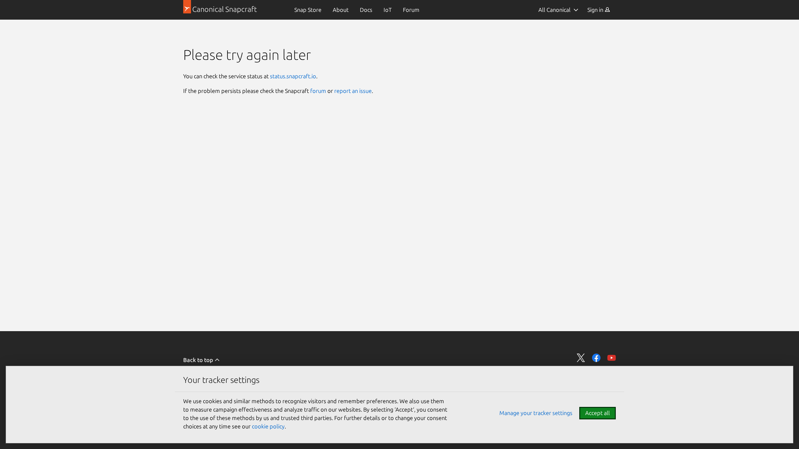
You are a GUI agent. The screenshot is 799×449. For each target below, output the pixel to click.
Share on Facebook (596, 358)
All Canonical (554, 10)
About (341, 10)
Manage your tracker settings (535, 413)
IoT (388, 10)
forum (318, 91)
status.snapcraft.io (293, 76)
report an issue (353, 91)
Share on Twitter (581, 358)
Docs (366, 10)
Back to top (198, 360)
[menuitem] (308, 10)
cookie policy (268, 426)
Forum (411, 10)
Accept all (597, 413)
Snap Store (307, 10)
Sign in (596, 10)
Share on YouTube (611, 358)
